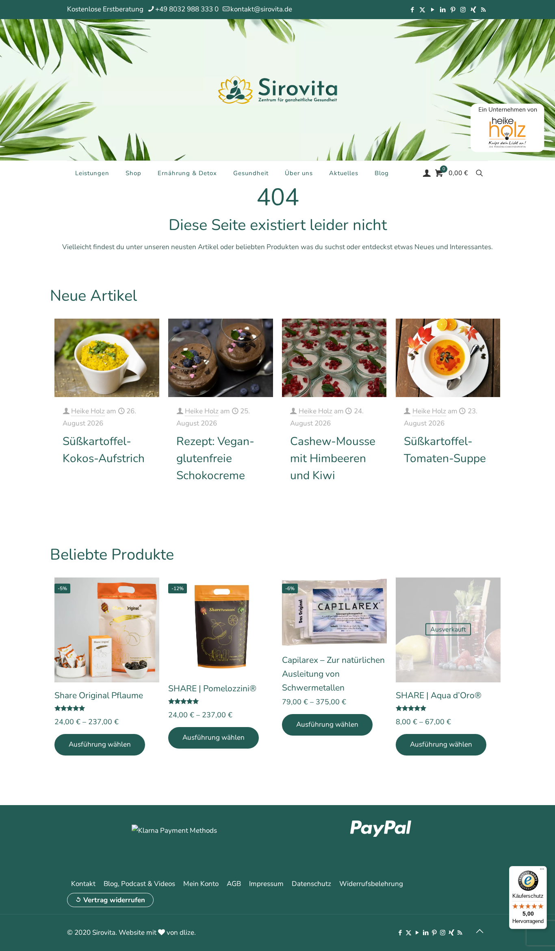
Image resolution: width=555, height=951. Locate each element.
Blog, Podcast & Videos (139, 883)
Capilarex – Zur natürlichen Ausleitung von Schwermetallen (333, 673)
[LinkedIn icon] (443, 10)
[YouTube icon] (432, 10)
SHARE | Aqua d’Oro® (438, 695)
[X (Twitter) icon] (422, 10)
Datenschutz (311, 883)
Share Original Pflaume (98, 695)
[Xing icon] (473, 10)
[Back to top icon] (479, 931)
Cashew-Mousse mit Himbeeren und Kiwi (332, 458)
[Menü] (542, 871)
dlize (187, 932)
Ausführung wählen (100, 744)
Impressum (266, 883)
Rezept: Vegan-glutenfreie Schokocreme (215, 458)
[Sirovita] (277, 89)
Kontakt (83, 883)
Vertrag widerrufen (114, 900)
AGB (234, 883)
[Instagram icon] (463, 10)
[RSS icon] (483, 10)
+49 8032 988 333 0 (187, 9)
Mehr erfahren (131, 484)
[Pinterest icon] (453, 10)
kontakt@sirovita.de (261, 9)
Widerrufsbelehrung (371, 883)
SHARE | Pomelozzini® (212, 688)
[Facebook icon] (412, 10)
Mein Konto (201, 883)
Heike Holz (88, 411)
